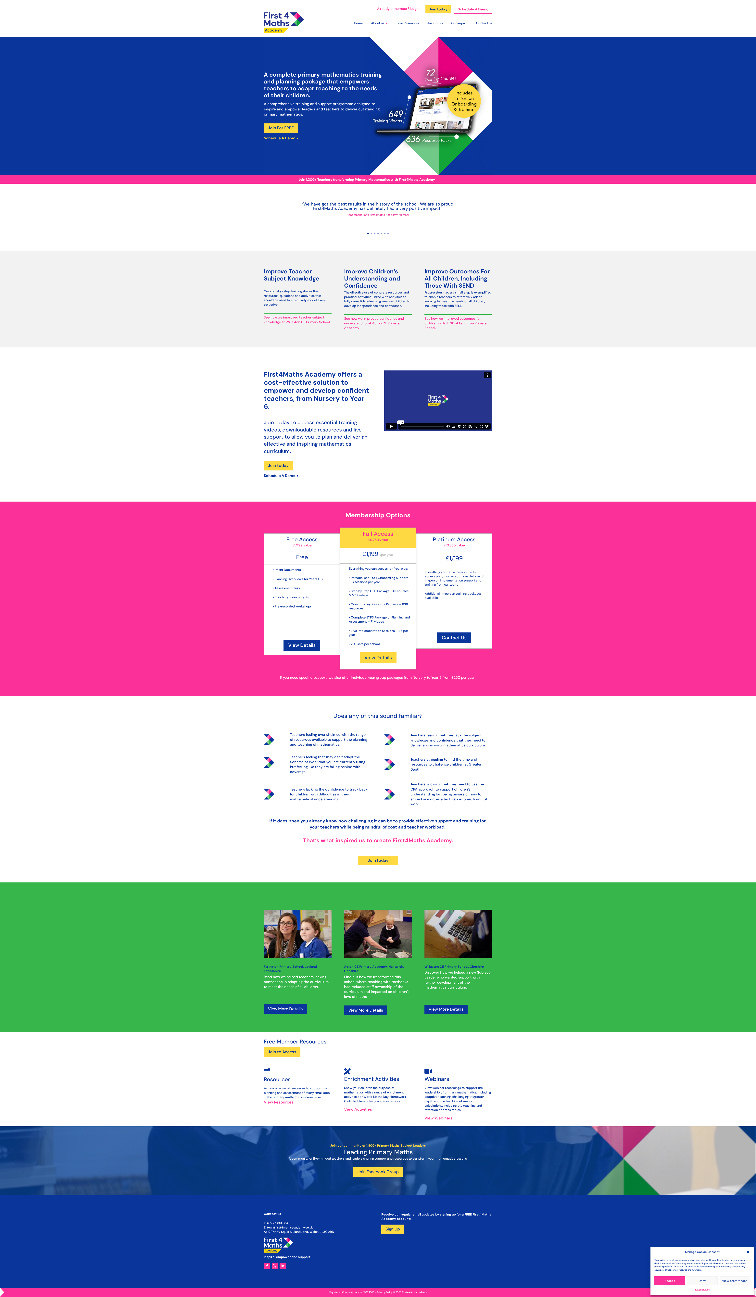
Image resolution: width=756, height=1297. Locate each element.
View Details (302, 645)
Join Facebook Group (378, 1172)
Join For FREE (281, 128)
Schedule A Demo (473, 9)
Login (415, 8)
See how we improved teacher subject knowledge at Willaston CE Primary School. (297, 319)
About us (377, 23)
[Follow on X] (275, 1266)
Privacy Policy (702, 1289)
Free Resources (408, 23)
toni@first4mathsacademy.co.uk (290, 1227)
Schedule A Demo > (281, 138)
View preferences (734, 1281)
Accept (669, 1281)
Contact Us (454, 638)
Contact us (484, 23)
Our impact (459, 23)
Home (358, 23)
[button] (748, 1252)
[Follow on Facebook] (267, 1266)
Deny (702, 1281)
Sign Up (392, 1229)
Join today (438, 9)
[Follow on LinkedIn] (283, 1266)
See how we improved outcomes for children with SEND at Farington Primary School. (455, 323)
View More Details (285, 1009)
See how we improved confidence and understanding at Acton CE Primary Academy (374, 323)
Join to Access (282, 1052)
